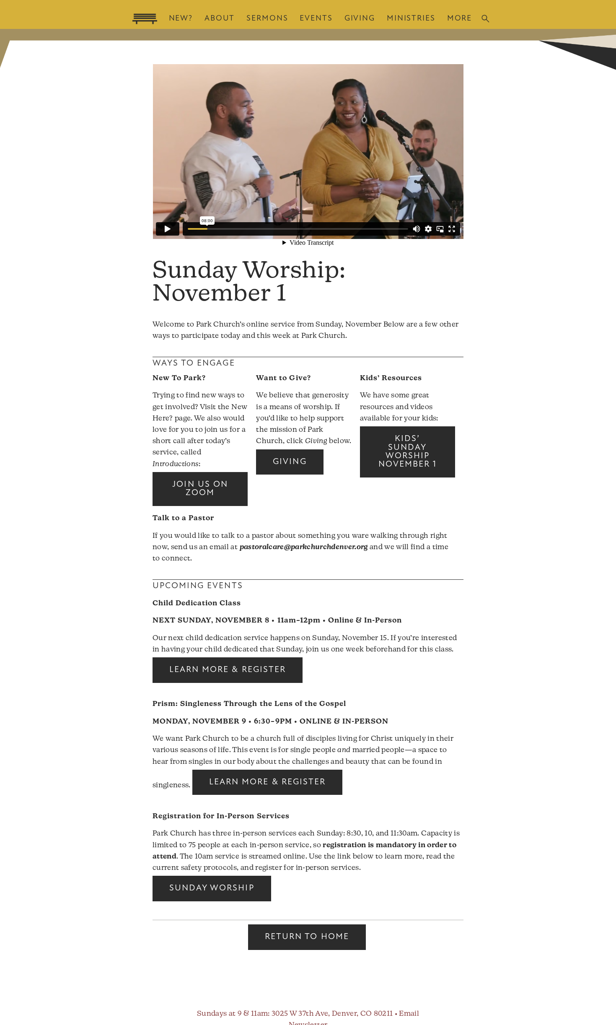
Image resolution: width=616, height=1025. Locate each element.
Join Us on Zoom (200, 488)
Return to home (307, 937)
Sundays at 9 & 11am (232, 1013)
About (219, 19)
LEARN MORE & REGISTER (227, 670)
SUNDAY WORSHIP (211, 888)
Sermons (267, 19)
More (459, 19)
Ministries (411, 19)
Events (316, 19)
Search (485, 19)
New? (181, 19)
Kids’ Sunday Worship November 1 (407, 452)
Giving (359, 19)
